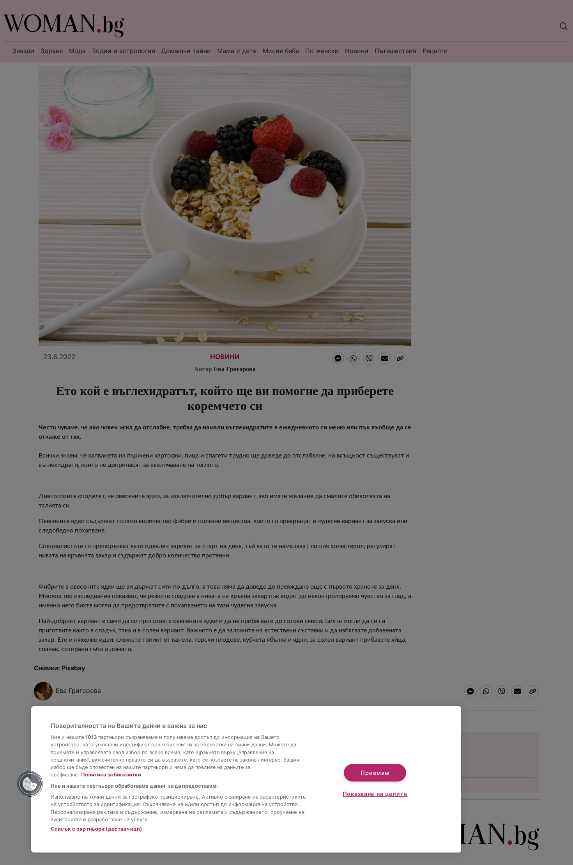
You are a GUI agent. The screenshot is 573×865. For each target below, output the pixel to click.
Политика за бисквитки (111, 775)
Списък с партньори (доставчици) (96, 829)
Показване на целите (375, 793)
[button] (30, 783)
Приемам (375, 772)
